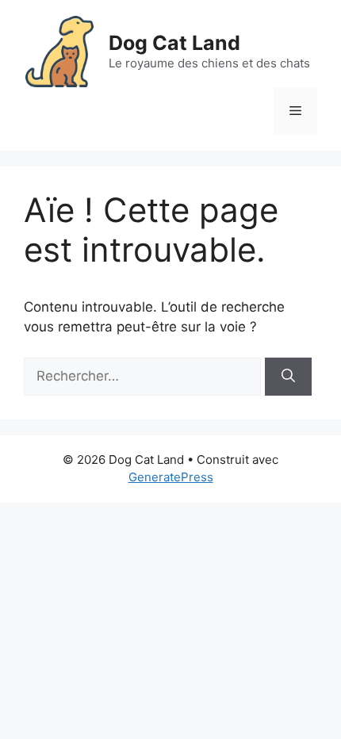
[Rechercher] (288, 377)
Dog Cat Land (174, 43)
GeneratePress (170, 476)
